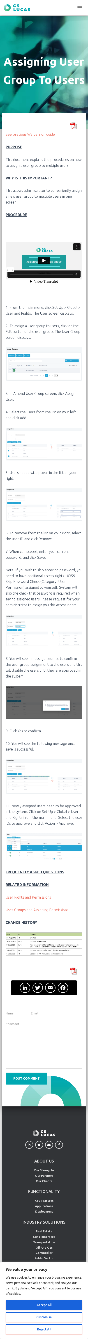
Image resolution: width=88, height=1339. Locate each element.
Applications (44, 1206)
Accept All (44, 1305)
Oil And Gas (44, 1247)
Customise (44, 1317)
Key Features (44, 1200)
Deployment (44, 1211)
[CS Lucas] (18, 8)
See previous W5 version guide (30, 134)
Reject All (44, 1329)
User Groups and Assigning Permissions (37, 910)
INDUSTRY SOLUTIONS (44, 1222)
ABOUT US (44, 1161)
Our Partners (44, 1175)
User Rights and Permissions (28, 897)
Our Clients (44, 1181)
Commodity (44, 1252)
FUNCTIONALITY (44, 1191)
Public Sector (44, 1258)
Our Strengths (44, 1170)
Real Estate (44, 1231)
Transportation (44, 1242)
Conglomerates (44, 1236)
